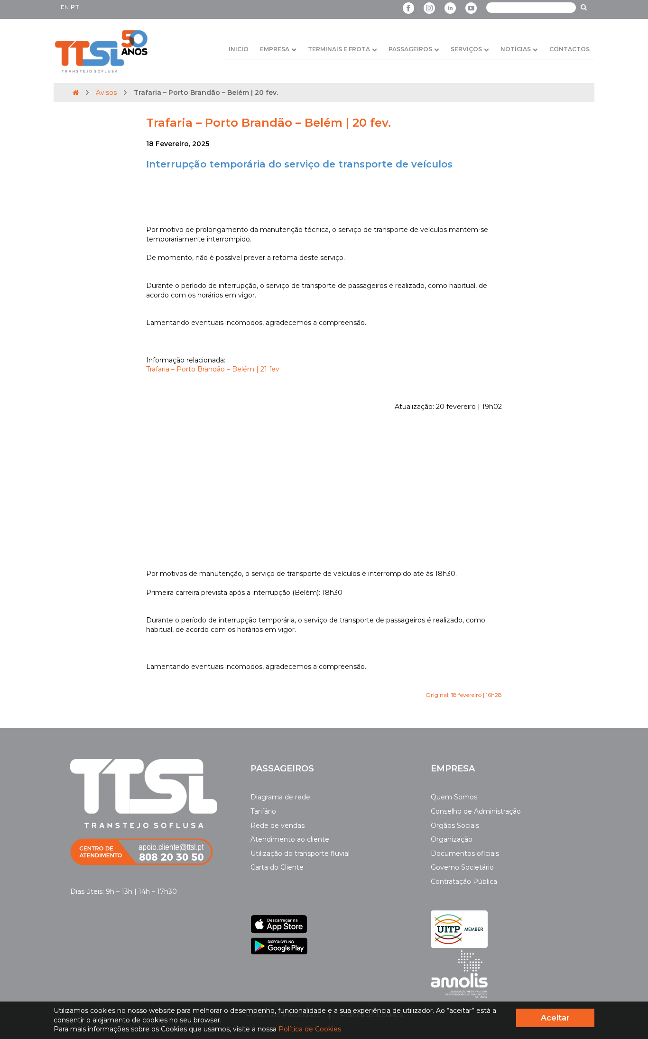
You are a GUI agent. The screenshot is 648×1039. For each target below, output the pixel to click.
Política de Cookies (309, 1029)
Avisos (106, 92)
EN (65, 6)
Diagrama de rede (280, 797)
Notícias (515, 49)
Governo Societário (462, 867)
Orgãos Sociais (455, 825)
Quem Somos (454, 797)
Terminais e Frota (339, 49)
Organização (451, 839)
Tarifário (263, 811)
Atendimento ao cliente (289, 839)
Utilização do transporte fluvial (300, 853)
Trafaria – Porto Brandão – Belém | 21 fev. (213, 369)
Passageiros (410, 49)
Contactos (569, 49)
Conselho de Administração (476, 811)
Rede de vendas (277, 825)
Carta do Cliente (277, 867)
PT (75, 6)
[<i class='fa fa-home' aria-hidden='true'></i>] (76, 92)
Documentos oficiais (465, 853)
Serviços (466, 49)
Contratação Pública (464, 881)
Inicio (239, 49)
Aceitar (555, 1017)
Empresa (274, 49)
